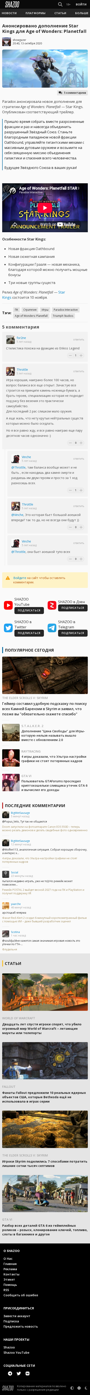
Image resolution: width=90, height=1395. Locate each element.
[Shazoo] (12, 4)
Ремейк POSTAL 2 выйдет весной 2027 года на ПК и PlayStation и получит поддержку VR (43, 891)
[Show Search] (59, 4)
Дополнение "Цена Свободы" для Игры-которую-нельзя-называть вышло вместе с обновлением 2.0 (53, 735)
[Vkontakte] (27, 1373)
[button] (9, 13)
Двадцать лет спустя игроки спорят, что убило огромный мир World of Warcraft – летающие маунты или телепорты (41, 1028)
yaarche (16, 904)
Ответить (78, 339)
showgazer (19, 40)
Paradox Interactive (66, 310)
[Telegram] (10, 1373)
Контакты (11, 1274)
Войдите (19, 578)
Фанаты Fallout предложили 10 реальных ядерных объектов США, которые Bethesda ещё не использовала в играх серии (44, 1097)
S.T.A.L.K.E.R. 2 (32, 726)
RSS (6, 1290)
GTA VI (26, 776)
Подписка (11, 1321)
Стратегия (29, 310)
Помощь (10, 1285)
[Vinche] (15, 458)
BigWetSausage (20, 813)
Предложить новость (20, 1326)
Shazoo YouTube (16, 1352)
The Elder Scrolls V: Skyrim (25, 698)
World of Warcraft (18, 1018)
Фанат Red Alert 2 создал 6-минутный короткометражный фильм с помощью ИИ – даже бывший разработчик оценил (44, 919)
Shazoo (9, 1347)
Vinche (26, 457)
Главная (10, 1264)
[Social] (5, 874)
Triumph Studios (63, 316)
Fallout (9, 1087)
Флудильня (9, 949)
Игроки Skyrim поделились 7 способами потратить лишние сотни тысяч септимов (44, 1163)
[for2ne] (10, 339)
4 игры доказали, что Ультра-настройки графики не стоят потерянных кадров (53, 758)
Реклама (10, 1269)
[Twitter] (19, 1373)
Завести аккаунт (16, 1316)
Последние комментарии (35, 805)
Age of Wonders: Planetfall (31, 316)
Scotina (15, 932)
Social (14, 872)
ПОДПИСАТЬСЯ (29, 610)
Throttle (22, 369)
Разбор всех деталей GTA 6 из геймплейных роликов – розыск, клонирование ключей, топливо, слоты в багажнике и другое (45, 1229)
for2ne (21, 338)
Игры (45, 310)
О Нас (7, 1259)
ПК (16, 310)
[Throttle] (10, 371)
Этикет (9, 1279)
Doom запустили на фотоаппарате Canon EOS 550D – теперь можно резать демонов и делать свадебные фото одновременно (45, 828)
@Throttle (18, 467)
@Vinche (17, 515)
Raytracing (31, 751)
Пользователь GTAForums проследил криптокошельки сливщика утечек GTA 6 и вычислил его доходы (54, 785)
